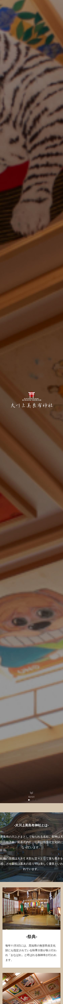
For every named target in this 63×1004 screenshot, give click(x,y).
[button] (26, 800)
